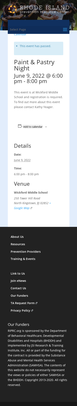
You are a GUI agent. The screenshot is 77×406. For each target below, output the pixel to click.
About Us (17, 237)
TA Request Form (22, 303)
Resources (18, 244)
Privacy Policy (20, 310)
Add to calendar (33, 127)
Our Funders (19, 296)
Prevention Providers (26, 252)
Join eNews (18, 281)
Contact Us (18, 288)
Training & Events (23, 259)
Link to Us (18, 273)
